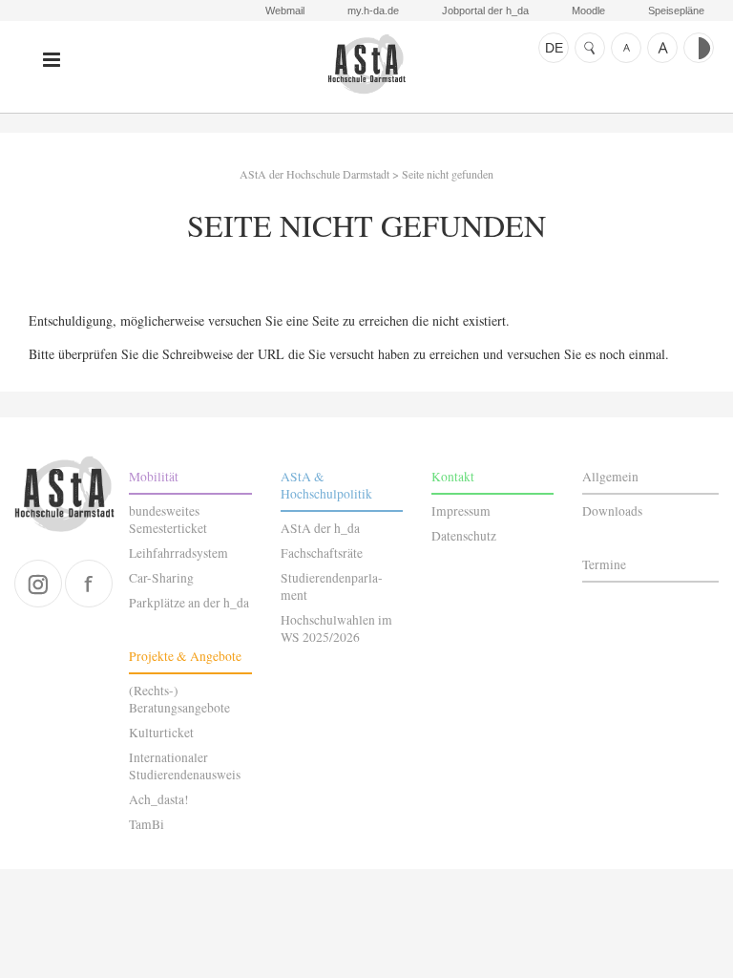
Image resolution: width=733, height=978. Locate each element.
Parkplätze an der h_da (189, 602)
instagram (38, 583)
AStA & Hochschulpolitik (326, 485)
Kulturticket (161, 732)
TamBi (146, 824)
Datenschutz (463, 535)
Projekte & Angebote (185, 656)
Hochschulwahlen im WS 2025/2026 (336, 628)
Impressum (461, 511)
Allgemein (610, 476)
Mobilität (153, 476)
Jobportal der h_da (485, 10)
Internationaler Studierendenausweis (185, 766)
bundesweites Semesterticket (168, 519)
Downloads (612, 511)
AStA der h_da (320, 528)
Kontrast (698, 47)
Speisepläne (676, 10)
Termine (604, 564)
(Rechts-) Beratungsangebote (179, 699)
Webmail (284, 10)
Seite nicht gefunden (447, 173)
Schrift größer (662, 47)
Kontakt (452, 476)
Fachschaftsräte (322, 553)
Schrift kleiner (626, 47)
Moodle (588, 10)
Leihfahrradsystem (178, 553)
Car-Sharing (161, 577)
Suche (590, 47)
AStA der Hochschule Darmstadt (366, 64)
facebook (89, 583)
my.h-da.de (373, 10)
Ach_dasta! (159, 799)
